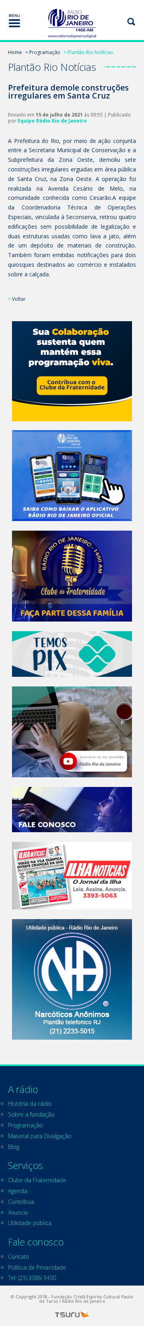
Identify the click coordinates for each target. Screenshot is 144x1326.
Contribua (21, 1201)
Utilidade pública (30, 1223)
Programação (25, 1125)
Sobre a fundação (31, 1114)
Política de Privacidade (37, 1267)
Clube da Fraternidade (37, 1180)
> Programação (42, 52)
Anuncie (18, 1212)
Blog (13, 1147)
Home (15, 52)
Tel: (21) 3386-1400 (32, 1278)
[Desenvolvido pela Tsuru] (72, 1314)
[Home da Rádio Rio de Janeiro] (72, 23)
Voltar (19, 299)
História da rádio (30, 1103)
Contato (18, 1256)
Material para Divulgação (40, 1136)
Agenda (17, 1191)
